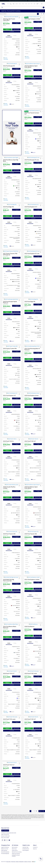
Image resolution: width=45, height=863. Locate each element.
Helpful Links (26, 845)
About (34, 845)
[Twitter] (7, 840)
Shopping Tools (5, 845)
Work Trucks (14, 848)
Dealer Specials (4, 850)
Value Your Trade (16, 29)
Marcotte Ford (3, 861)
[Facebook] (2, 840)
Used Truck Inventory (16, 853)
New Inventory (14, 847)
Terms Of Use (13, 861)
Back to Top (41, 811)
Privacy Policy (8, 861)
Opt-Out (29, 861)
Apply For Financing (5, 847)
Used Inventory (15, 850)
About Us (35, 848)
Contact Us (5, 830)
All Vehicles (15, 845)
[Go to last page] (43, 14)
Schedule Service (25, 848)
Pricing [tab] (14, 35)
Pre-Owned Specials (5, 853)
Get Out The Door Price (17, 23)
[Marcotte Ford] (4, 3)
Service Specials (25, 850)
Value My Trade (25, 847)
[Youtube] (9, 840)
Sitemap (17, 861)
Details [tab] (8, 35)
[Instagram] (5, 840)
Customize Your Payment (7, 29)
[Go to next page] (42, 14)
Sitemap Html (21, 861)
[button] (19, 17)
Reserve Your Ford (4, 848)
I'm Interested (12, 31)
